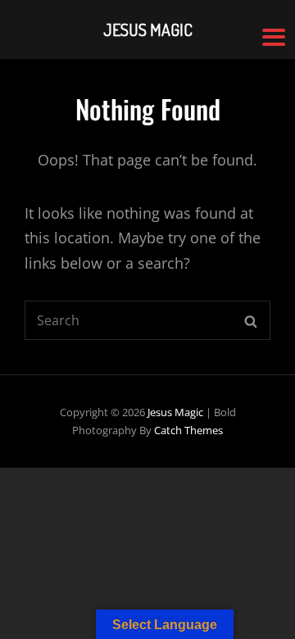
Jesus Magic (175, 412)
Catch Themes (188, 430)
